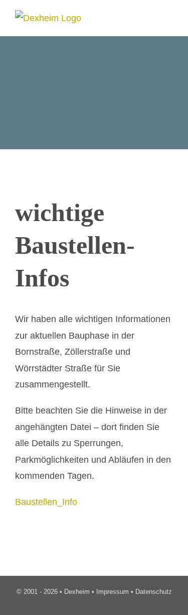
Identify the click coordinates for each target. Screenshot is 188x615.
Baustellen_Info (46, 502)
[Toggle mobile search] (151, 16)
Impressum (112, 591)
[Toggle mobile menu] (169, 16)
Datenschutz (153, 591)
